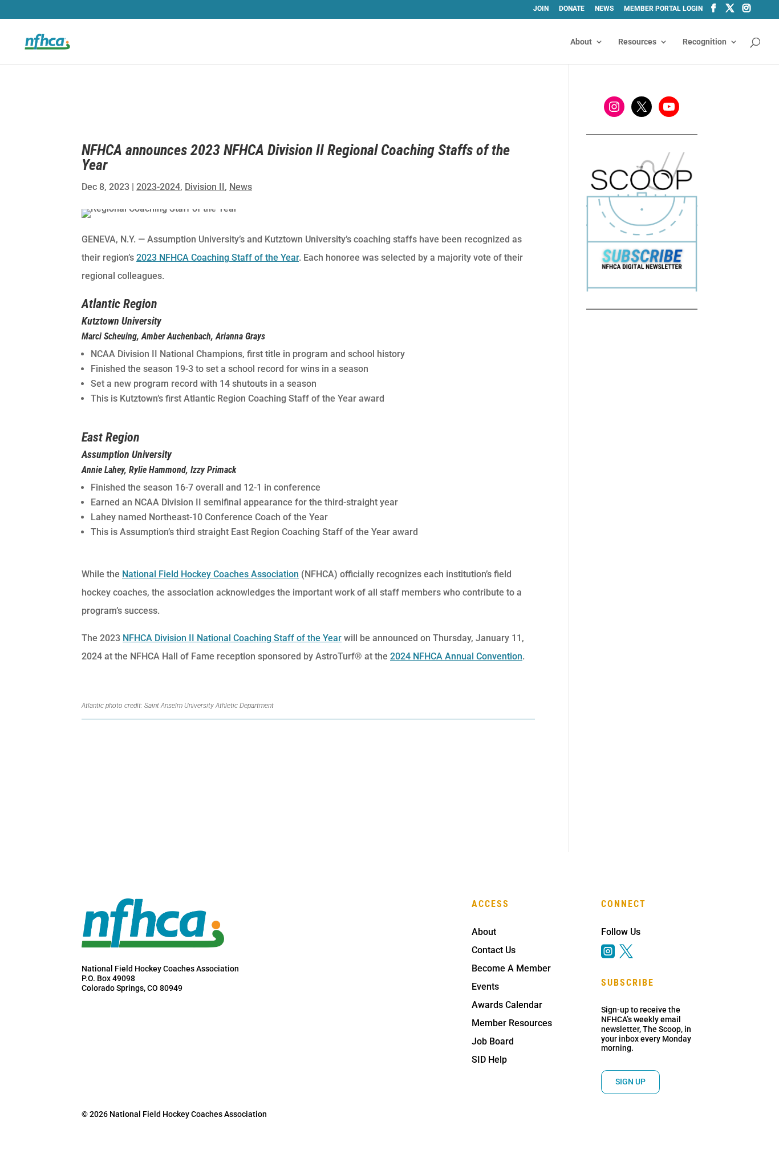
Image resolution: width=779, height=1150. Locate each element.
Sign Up (630, 1081)
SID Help (489, 1059)
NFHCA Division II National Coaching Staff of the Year (232, 638)
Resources (637, 42)
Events (485, 986)
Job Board (493, 1041)
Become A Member (511, 968)
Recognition (705, 42)
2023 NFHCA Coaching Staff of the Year (217, 257)
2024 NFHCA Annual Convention (456, 656)
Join (541, 9)
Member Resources (512, 1023)
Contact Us (494, 950)
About (581, 42)
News (604, 9)
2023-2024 (158, 186)
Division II (205, 186)
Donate (572, 9)
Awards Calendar (507, 1004)
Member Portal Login (663, 9)
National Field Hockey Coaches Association (210, 574)
